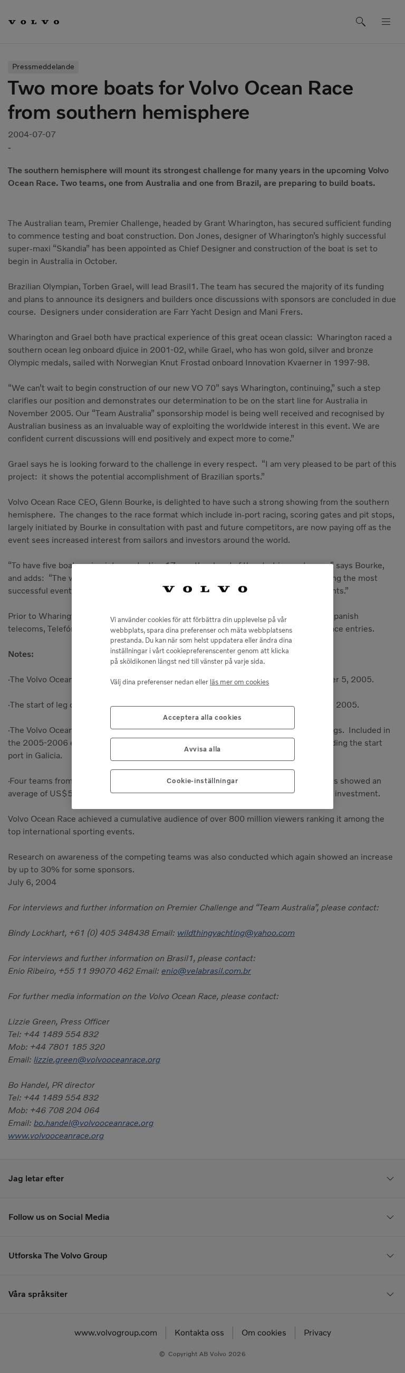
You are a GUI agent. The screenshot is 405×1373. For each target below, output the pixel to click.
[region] (202, 686)
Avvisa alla (202, 749)
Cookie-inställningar (202, 781)
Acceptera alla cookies (202, 717)
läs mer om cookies (239, 682)
